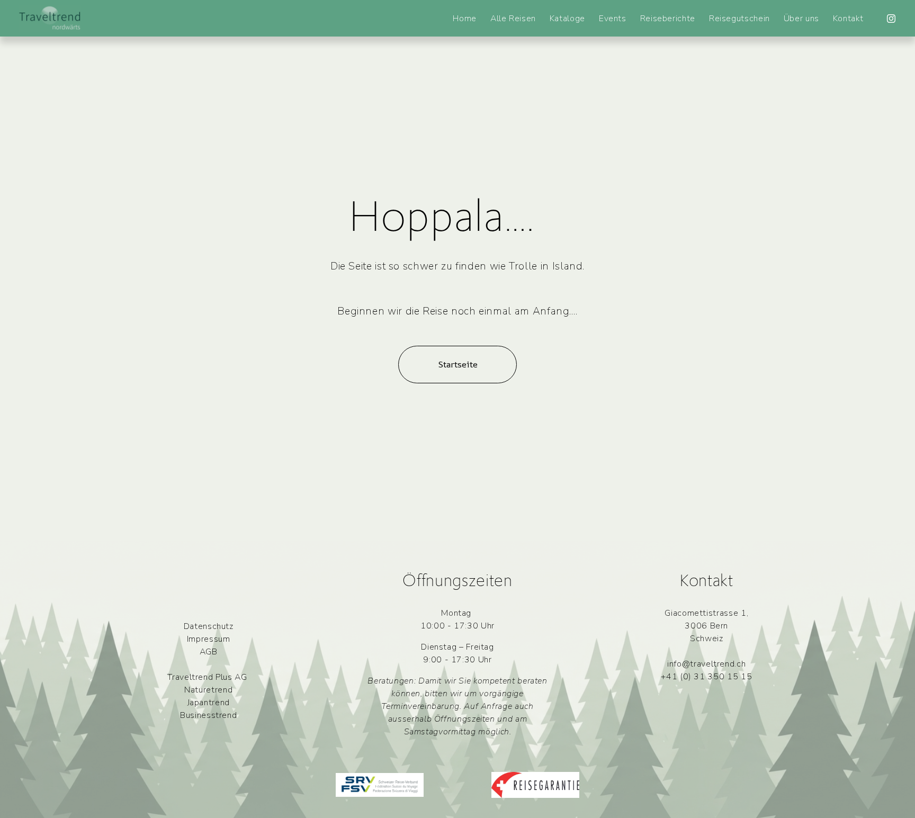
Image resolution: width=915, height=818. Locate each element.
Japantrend (208, 702)
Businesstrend (208, 715)
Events (612, 18)
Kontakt (848, 18)
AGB (209, 652)
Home (465, 18)
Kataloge (567, 18)
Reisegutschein (739, 18)
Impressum (208, 639)
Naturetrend (208, 690)
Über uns (801, 18)
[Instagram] (891, 18)
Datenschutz (209, 626)
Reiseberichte (667, 18)
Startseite (458, 364)
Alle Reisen (513, 18)
